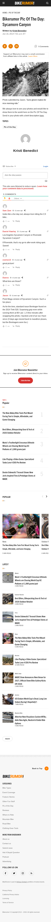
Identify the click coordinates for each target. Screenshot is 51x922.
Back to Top (37, 768)
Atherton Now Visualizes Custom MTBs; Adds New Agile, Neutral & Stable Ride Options (30, 720)
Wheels (17, 573)
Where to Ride (8, 815)
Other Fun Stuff (8, 801)
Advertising (6, 861)
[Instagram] (22, 872)
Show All (7, 739)
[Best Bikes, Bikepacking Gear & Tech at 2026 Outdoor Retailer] (7, 599)
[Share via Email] (16, 46)
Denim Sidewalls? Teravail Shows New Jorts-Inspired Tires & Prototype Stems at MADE (18, 475)
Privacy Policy (7, 890)
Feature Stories (8, 797)
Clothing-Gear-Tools (10, 828)
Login (45, 166)
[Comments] (36, 46)
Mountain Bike (18, 713)
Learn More (32, 56)
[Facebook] (4, 872)
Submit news (7, 848)
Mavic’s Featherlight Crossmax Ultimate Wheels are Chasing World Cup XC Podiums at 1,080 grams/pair (18, 446)
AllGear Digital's (21, 882)
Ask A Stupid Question (11, 852)
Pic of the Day (10, 127)
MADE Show (18, 673)
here (42, 116)
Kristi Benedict (19, 31)
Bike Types (6, 788)
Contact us (6, 843)
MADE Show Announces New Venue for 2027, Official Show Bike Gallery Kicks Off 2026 (30, 680)
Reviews (17, 655)
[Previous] (43, 496)
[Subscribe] (30, 872)
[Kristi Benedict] (25, 140)
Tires (16, 613)
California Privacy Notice (10, 894)
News (4, 541)
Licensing (5, 898)
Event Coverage (8, 792)
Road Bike (6, 824)
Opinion (17, 695)
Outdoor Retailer (19, 594)
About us (5, 839)
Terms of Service (8, 902)
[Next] (47, 496)
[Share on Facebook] (4, 46)
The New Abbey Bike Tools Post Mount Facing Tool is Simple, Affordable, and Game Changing (17, 416)
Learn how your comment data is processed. (25, 187)
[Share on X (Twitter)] (10, 46)
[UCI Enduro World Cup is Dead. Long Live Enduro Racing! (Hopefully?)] (7, 699)
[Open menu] (3, 3)
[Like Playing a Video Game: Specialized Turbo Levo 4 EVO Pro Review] (7, 659)
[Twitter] (13, 872)
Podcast (5, 857)
